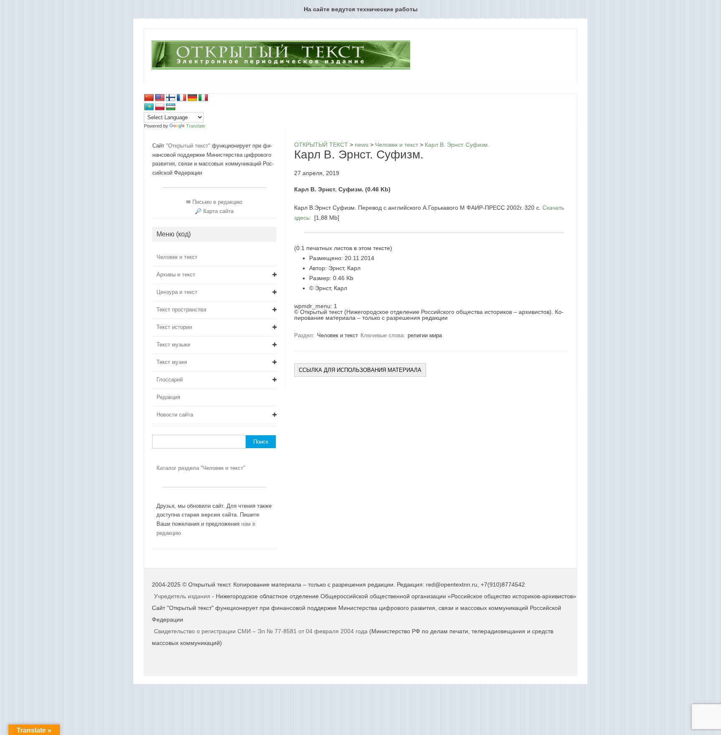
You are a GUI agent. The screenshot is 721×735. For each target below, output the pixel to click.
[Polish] (160, 107)
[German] (192, 98)
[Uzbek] (171, 107)
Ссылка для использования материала (360, 370)
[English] (160, 98)
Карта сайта (218, 211)
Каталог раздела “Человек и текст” (200, 468)
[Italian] (203, 98)
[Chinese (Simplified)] (149, 98)
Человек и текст (337, 335)
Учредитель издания (182, 596)
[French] (181, 98)
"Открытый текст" (189, 146)
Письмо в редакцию (217, 202)
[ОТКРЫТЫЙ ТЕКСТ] (280, 69)
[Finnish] (171, 98)
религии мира (425, 335)
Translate (195, 125)
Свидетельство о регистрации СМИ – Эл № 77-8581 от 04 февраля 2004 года (261, 631)
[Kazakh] (149, 107)
